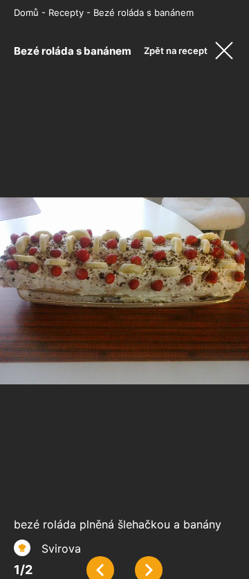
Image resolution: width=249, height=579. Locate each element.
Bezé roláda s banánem (143, 12)
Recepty (66, 12)
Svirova (61, 548)
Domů (26, 12)
